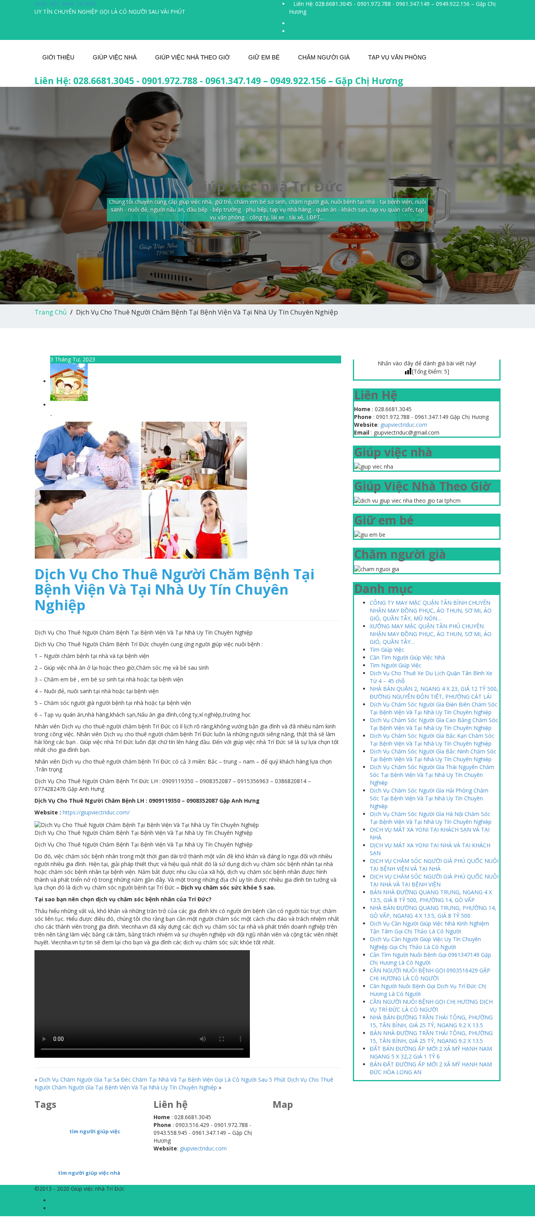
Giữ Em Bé (264, 57)
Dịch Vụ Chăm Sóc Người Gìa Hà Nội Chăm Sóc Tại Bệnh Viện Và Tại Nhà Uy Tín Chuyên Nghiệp (431, 817)
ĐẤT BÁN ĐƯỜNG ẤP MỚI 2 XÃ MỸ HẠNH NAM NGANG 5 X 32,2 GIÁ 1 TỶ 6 (431, 1052)
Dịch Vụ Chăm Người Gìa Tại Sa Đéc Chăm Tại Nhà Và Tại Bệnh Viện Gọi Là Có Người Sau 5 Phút (162, 1079)
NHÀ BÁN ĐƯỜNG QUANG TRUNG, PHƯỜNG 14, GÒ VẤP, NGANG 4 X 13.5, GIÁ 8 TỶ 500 (433, 911)
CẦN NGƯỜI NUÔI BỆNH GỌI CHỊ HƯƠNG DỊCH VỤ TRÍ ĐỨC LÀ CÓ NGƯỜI (431, 1005)
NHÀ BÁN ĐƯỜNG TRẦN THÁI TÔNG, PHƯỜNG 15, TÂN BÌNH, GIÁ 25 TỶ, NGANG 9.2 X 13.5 (431, 1021)
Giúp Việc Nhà (115, 57)
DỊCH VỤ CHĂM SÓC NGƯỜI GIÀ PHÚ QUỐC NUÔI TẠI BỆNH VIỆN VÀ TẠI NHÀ (434, 864)
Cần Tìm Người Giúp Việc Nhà (407, 657)
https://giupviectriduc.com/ (96, 812)
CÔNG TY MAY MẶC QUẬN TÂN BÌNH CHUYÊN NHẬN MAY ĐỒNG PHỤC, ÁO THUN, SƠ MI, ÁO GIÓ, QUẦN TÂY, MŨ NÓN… (431, 610)
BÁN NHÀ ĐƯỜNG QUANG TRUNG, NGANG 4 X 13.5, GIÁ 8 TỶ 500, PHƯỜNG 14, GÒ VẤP (431, 896)
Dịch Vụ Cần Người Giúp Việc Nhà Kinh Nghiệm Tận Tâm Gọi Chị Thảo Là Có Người (429, 927)
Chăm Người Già (324, 57)
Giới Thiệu (58, 57)
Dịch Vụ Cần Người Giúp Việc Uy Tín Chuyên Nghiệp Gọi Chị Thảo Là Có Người (425, 943)
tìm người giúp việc (94, 1131)
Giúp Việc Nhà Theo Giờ (192, 57)
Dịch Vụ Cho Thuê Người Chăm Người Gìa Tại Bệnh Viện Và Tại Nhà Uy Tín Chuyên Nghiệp (183, 1083)
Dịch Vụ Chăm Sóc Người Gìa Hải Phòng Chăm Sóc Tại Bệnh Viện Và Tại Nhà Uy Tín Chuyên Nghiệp (429, 798)
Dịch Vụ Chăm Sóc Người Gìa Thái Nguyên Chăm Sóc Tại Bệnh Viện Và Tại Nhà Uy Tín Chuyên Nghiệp (432, 774)
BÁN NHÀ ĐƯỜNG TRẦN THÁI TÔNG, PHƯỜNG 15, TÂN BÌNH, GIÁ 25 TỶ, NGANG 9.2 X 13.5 (431, 1036)
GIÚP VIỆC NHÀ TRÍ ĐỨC (65, 3)
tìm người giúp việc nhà (89, 1172)
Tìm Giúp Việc (387, 649)
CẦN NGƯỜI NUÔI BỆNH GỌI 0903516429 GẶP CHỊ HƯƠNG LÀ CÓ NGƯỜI (430, 974)
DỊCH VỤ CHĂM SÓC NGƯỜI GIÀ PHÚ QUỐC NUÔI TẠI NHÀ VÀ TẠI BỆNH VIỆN (434, 880)
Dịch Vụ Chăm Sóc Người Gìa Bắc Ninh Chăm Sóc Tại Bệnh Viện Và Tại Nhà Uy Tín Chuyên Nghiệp (433, 755)
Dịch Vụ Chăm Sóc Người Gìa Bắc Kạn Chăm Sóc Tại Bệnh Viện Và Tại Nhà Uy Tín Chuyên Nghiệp (432, 739)
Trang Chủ (50, 311)
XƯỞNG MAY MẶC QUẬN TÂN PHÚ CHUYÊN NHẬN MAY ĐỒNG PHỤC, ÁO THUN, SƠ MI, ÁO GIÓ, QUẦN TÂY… (431, 633)
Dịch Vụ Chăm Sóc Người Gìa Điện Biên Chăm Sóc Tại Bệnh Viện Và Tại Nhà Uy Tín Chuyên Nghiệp (433, 708)
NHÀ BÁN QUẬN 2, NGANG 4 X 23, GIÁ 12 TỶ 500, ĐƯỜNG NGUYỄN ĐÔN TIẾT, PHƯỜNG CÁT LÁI (434, 692)
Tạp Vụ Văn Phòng (397, 57)
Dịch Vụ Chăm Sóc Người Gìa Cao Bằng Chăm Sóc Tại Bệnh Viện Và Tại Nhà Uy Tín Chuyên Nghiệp (434, 724)
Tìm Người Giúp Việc (395, 665)
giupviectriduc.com (403, 424)
